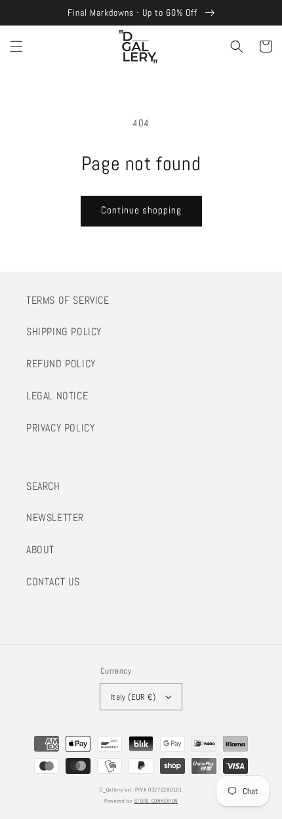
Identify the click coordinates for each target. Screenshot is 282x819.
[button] (16, 46)
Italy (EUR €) (132, 696)
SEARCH (43, 486)
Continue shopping (141, 210)
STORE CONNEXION (156, 800)
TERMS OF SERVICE (68, 300)
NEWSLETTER (55, 517)
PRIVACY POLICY (60, 428)
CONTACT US (53, 582)
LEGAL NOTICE (57, 396)
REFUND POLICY (61, 364)
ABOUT (40, 549)
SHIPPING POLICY (64, 331)
